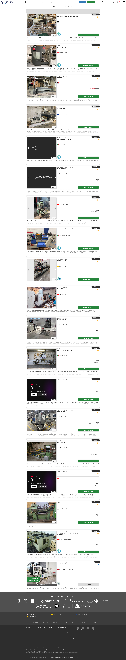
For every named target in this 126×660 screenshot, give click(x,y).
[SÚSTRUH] (41, 513)
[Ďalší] (55, 25)
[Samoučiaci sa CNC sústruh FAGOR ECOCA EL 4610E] (41, 239)
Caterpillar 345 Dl (44, 622)
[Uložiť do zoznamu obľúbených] (98, 17)
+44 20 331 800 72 (33, 614)
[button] (124, 2)
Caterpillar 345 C (34, 622)
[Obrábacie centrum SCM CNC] (41, 87)
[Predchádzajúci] (28, 25)
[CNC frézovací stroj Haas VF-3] (41, 298)
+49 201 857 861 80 (82, 614)
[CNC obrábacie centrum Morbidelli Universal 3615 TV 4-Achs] (41, 25)
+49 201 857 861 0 (58, 614)
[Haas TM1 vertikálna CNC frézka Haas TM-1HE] (41, 420)
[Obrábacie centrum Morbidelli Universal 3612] (41, 573)
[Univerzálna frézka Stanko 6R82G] (41, 208)
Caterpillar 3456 (92, 622)
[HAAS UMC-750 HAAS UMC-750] (41, 56)
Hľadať (83, 2)
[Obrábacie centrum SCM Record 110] (41, 328)
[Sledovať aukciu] (98, 564)
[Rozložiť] (63, 42)
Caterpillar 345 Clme (82, 622)
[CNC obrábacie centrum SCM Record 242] (41, 270)
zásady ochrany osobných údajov (58, 657)
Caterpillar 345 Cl (64, 622)
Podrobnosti (89, 584)
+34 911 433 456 (33, 616)
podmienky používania (69, 657)
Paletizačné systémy (54, 622)
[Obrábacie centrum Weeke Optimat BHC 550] (41, 359)
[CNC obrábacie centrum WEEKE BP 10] (41, 451)
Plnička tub (72, 622)
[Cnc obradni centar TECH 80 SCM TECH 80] (41, 117)
